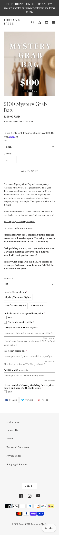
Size (5, 140)
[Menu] (53, 21)
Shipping (8, 121)
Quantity (7, 153)
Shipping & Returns (17, 464)
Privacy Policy (14, 455)
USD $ (28, 485)
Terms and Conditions (18, 447)
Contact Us (12, 430)
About (10, 438)
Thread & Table (12, 22)
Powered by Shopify (39, 524)
